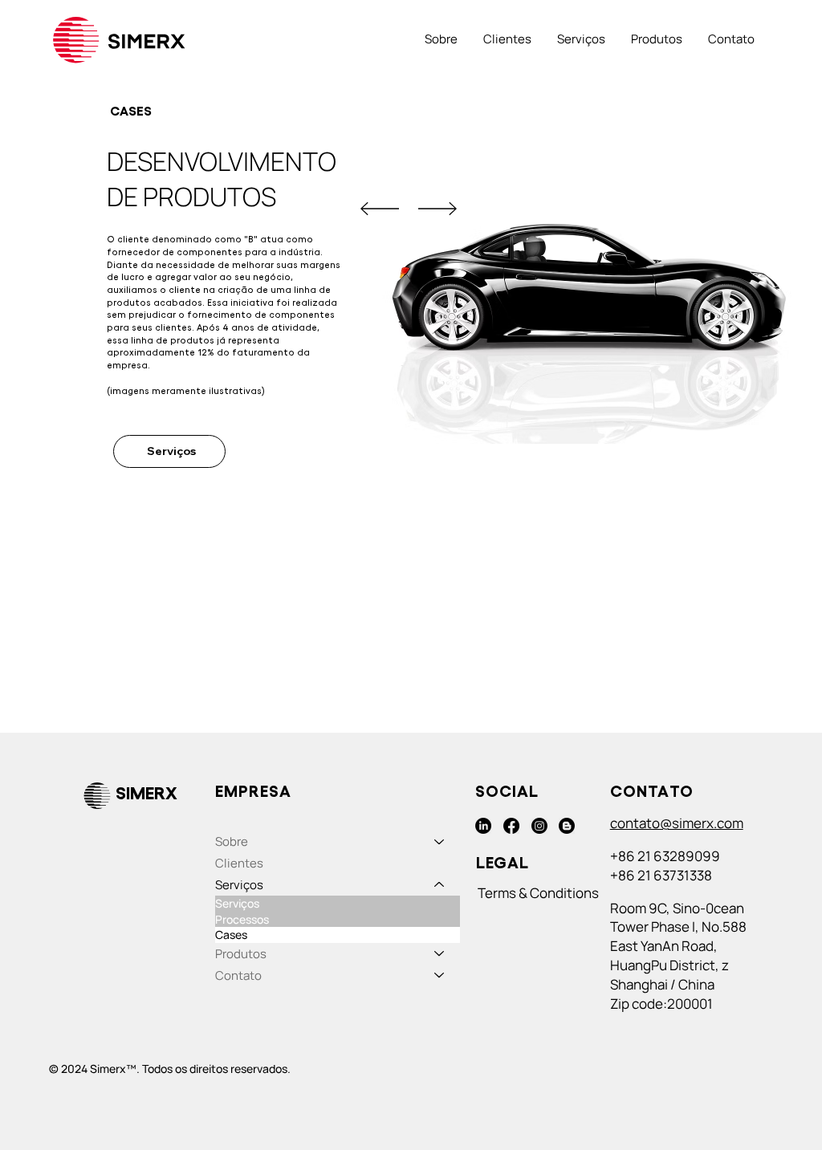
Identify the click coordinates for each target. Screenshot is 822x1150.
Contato (238, 975)
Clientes (239, 863)
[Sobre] (440, 841)
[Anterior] (380, 209)
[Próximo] (437, 209)
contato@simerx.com (676, 823)
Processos (242, 919)
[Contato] (440, 975)
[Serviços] (440, 885)
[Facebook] (511, 826)
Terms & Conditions (538, 893)
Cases (231, 934)
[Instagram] (539, 826)
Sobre (231, 841)
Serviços (239, 884)
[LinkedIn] (483, 826)
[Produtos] (440, 954)
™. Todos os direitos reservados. (208, 1068)
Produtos (241, 953)
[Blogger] (567, 826)
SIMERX (146, 794)
